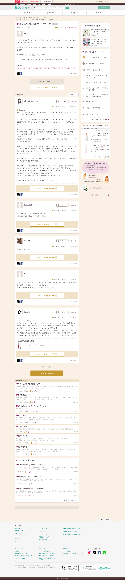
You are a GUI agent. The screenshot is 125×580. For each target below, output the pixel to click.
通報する (74, 73)
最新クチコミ (43, 540)
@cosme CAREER (73, 534)
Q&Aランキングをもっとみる (99, 119)
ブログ (34, 4)
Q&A (39, 4)
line (104, 552)
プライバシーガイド (20, 558)
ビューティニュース (45, 534)
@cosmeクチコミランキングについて (73, 553)
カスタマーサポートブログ (46, 555)
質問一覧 (50, 13)
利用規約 (17, 551)
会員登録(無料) (99, 1)
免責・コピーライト (44, 548)
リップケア (47, 68)
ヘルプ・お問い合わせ (45, 551)
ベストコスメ (75, 4)
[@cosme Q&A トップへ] (23, 8)
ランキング (22, 4)
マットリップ (37, 68)
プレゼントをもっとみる (100, 157)
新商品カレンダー (44, 537)
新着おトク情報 (46, 1)
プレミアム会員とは (20, 548)
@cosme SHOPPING (72, 528)
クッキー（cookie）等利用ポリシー (24, 555)
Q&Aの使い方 (95, 195)
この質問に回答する (47, 373)
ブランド (29, 4)
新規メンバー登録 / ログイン (47, 87)
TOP (17, 4)
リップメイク (26, 68)
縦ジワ (56, 68)
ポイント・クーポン (21, 536)
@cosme (22, 529)
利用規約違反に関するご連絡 (46, 553)
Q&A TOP (26, 13)
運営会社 (65, 548)
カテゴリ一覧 (68, 4)
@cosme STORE (71, 531)
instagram (89, 552)
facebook (99, 552)
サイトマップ (66, 551)
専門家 (98, 13)
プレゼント (42, 531)
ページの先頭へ (105, 519)
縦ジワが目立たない (67, 68)
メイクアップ (20, 27)
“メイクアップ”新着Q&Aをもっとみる (66, 500)
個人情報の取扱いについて (22, 553)
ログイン (107, 1)
